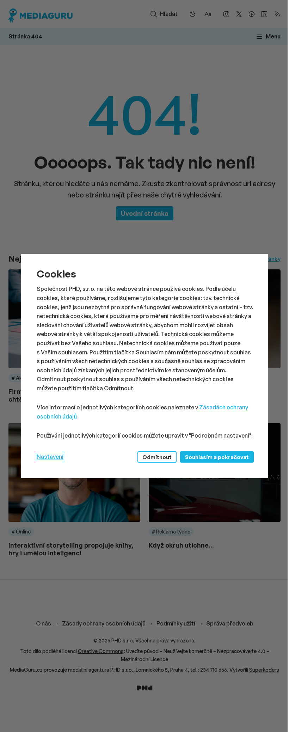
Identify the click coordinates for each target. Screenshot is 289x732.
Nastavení (50, 456)
